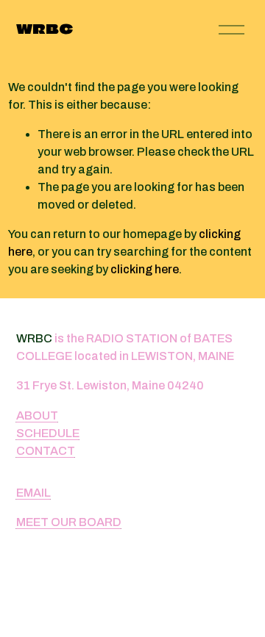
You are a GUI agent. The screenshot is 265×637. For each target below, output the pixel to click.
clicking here (144, 269)
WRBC (44, 29)
